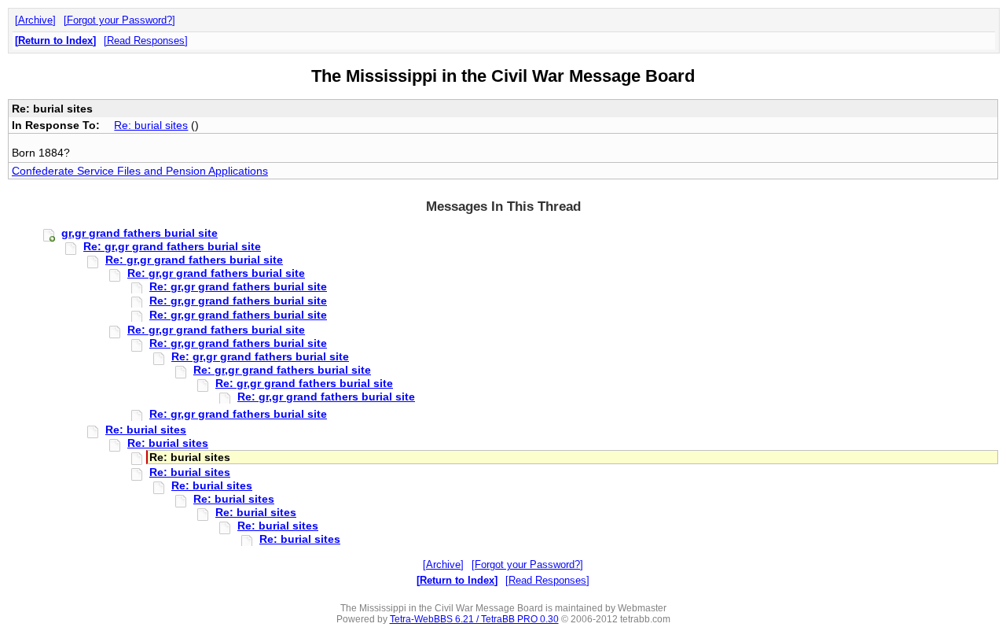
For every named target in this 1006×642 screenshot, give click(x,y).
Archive (35, 20)
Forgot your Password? (119, 20)
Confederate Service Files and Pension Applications (140, 170)
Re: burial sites (151, 125)
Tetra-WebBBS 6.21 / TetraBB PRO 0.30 (474, 619)
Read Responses (146, 40)
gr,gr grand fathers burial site (139, 233)
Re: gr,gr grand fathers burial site (172, 246)
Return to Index (55, 40)
